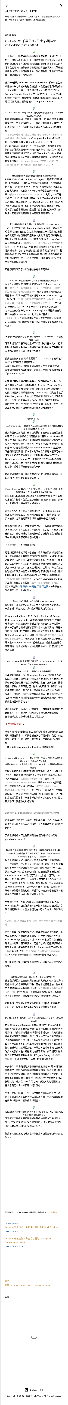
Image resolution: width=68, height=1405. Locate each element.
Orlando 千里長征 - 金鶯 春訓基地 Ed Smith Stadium (32, 1227)
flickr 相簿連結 (51, 1212)
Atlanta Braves (18, 1285)
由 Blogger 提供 (36, 1390)
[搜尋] (61, 5)
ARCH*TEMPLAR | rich (21, 11)
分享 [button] (7, 1281)
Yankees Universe (42, 1285)
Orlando (29, 1285)
